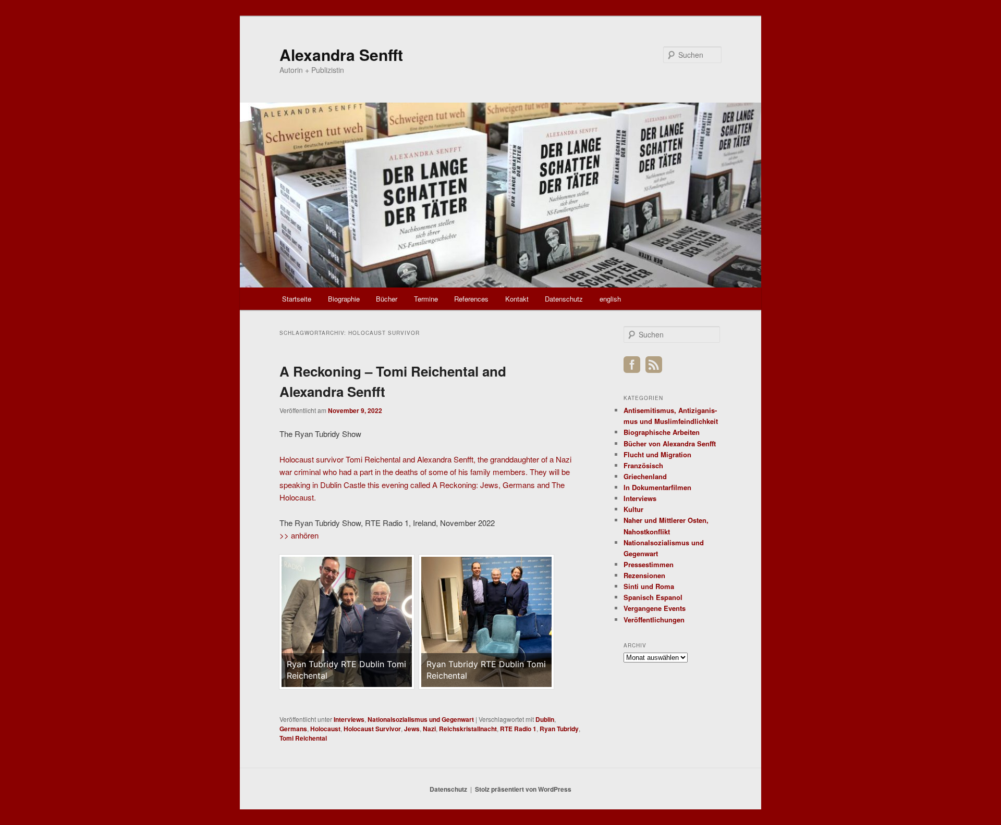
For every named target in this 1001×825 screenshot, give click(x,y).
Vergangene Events (655, 608)
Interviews (349, 719)
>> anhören (299, 535)
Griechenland (645, 476)
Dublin (544, 719)
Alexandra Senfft (341, 54)
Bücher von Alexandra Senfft (670, 443)
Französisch (643, 465)
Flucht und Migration (657, 454)
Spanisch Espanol (653, 597)
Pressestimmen (649, 564)
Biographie (344, 299)
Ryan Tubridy (559, 728)
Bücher (386, 299)
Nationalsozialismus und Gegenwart (421, 719)
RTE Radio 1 (518, 728)
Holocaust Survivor (372, 728)
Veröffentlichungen (654, 619)
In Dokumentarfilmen (657, 487)
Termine (426, 299)
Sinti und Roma (649, 586)
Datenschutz (564, 299)
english (610, 299)
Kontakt (517, 299)
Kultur (633, 509)
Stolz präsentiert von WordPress (523, 789)
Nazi (429, 728)
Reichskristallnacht (468, 728)
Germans (293, 728)
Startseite (296, 299)
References (471, 299)
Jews (412, 728)
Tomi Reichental (303, 738)
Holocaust (325, 728)
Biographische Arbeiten (662, 432)
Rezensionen (644, 575)
